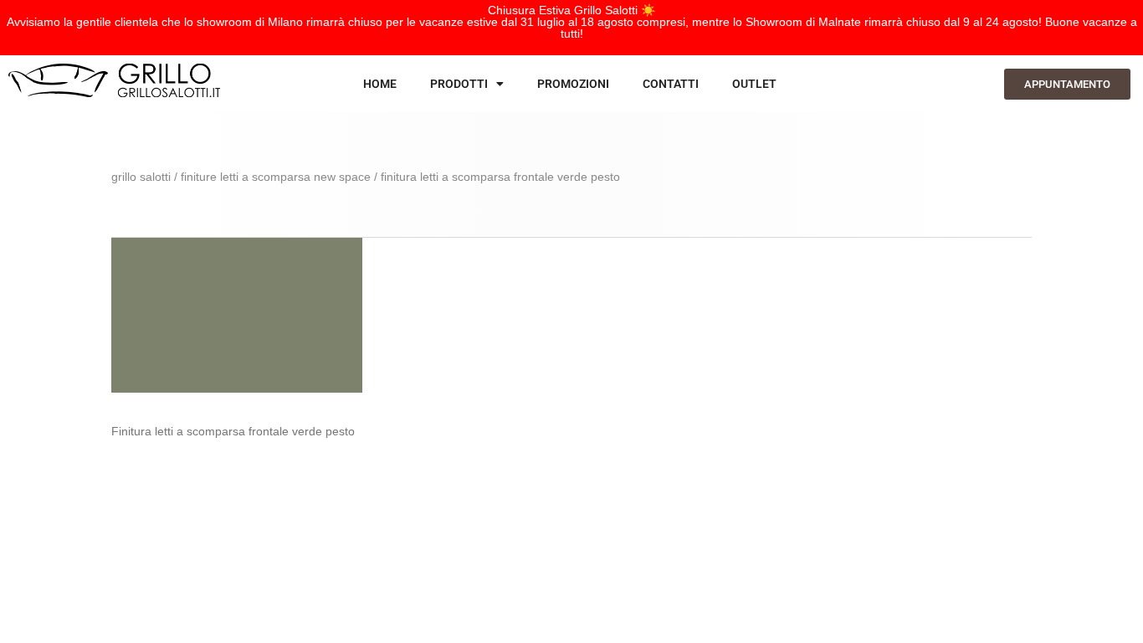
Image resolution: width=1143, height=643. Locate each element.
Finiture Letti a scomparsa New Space (276, 176)
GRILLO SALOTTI (141, 176)
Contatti (671, 83)
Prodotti (459, 83)
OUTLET (754, 83)
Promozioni (573, 83)
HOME (380, 83)
